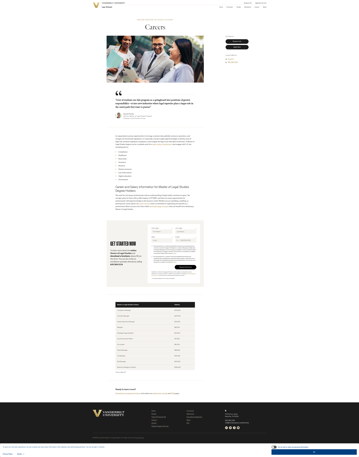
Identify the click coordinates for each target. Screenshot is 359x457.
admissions (157, 393)
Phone (177, 237)
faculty (164, 393)
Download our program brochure (127, 393)
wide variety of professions (162, 144)
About (264, 7)
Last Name (178, 228)
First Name (155, 228)
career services (144, 204)
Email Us (231, 59)
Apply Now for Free (260, 3)
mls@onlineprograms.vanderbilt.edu (237, 423)
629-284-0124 (116, 264)
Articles (154, 423)
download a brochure (120, 256)
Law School (107, 7)
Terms (174, 253)
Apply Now (237, 47)
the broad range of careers (159, 206)
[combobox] (177, 240)
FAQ (172, 393)
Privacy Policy (154, 275)
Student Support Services (160, 426)
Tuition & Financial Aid (158, 417)
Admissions (247, 7)
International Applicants (194, 417)
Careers (257, 7)
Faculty (238, 7)
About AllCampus (191, 273)
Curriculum (229, 7)
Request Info (248, 3)
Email (153, 237)
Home (221, 7)
